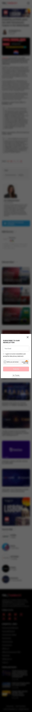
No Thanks (16, 375)
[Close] (27, 337)
